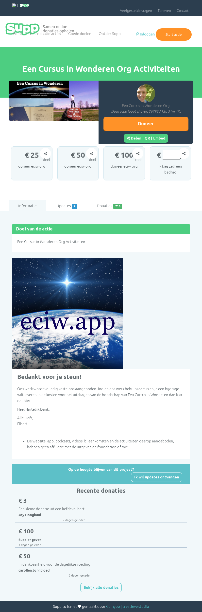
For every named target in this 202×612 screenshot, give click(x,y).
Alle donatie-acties (45, 34)
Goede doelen (79, 34)
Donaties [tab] (108, 206)
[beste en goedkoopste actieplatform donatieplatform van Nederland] (24, 5)
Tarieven (164, 11)
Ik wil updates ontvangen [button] (156, 477)
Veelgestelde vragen (136, 11)
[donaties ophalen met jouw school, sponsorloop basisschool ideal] (14, 5)
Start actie (174, 34)
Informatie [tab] (27, 206)
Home (18, 34)
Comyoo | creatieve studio (127, 606)
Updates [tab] (65, 206)
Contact (182, 11)
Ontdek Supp (110, 34)
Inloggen (147, 34)
